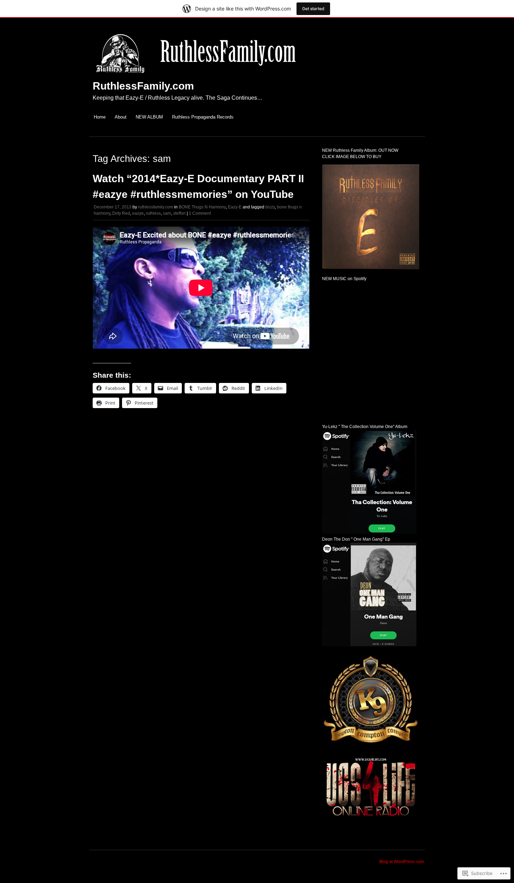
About (121, 117)
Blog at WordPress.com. (402, 861)
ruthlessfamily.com (155, 207)
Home (100, 117)
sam (167, 213)
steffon (179, 213)
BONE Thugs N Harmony (202, 207)
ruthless (153, 213)
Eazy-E (235, 207)
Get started (313, 8)
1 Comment (200, 213)
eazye (138, 213)
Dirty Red (121, 213)
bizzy (270, 207)
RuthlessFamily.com (143, 86)
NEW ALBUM (149, 117)
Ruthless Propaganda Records (203, 117)
